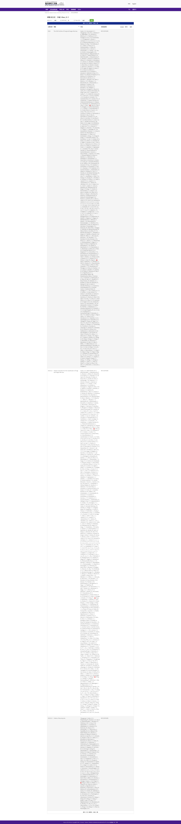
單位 (67, 9)
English (134, 4)
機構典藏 (73, 9)
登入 (135, 9)
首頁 (47, 9)
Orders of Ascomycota (59, 718)
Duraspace (82, 822)
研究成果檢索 (53, 9)
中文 (129, 4)
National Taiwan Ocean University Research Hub (57, 12)
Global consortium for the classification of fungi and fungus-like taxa (66, 371)
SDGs (79, 9)
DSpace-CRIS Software (67, 822)
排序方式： (50, 20)
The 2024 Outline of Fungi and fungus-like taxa (65, 31)
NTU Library (107, 822)
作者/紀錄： (78, 20)
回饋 (117, 822)
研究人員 (61, 9)
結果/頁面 (63, 20)
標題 (55, 27)
